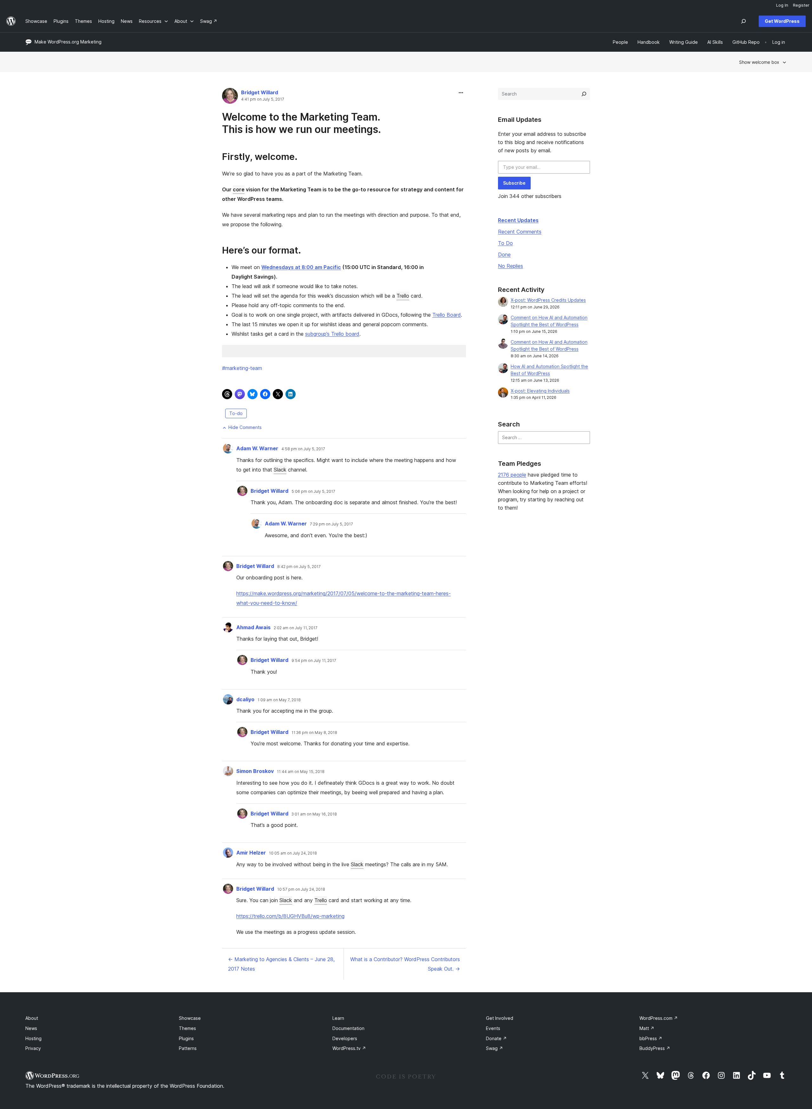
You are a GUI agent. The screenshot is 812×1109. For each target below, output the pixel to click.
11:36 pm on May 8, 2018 (314, 732)
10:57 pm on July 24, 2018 (301, 889)
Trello (402, 296)
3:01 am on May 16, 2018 (314, 814)
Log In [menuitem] (782, 5)
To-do (236, 413)
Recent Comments (519, 231)
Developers (344, 1038)
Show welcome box (759, 62)
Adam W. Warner (257, 448)
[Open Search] (743, 21)
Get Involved (499, 1018)
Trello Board (446, 315)
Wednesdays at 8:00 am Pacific (301, 267)
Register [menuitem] (801, 5)
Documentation (348, 1028)
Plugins (186, 1038)
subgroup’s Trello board (332, 334)
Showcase (190, 1018)
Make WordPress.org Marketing (68, 41)
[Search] (584, 94)
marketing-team (242, 368)
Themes (187, 1028)
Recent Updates (518, 220)
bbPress (650, 1038)
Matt (646, 1028)
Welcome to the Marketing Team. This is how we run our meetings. (301, 123)
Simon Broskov (255, 771)
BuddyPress (654, 1048)
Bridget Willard (259, 92)
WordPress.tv (349, 1048)
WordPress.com (658, 1018)
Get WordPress (782, 21)
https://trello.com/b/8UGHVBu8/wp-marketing (290, 916)
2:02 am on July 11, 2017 (296, 628)
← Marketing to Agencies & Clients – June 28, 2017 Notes (281, 964)
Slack (280, 469)
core (239, 189)
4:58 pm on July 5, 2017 (303, 449)
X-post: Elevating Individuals (540, 390)
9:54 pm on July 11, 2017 (313, 660)
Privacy (33, 1048)
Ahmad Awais (253, 627)
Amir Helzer (251, 852)
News (31, 1028)
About (31, 1018)
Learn (338, 1018)
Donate (496, 1038)
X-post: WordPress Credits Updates (548, 300)
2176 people (512, 475)
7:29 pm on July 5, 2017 (331, 524)
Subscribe (514, 183)
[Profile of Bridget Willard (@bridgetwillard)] (230, 97)
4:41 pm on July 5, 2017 (262, 99)
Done (504, 254)
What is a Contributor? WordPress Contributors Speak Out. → (405, 964)
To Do (505, 243)
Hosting (33, 1038)
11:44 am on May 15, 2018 (300, 771)
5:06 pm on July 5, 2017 (313, 491)
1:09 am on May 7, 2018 (279, 700)
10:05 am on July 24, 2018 (293, 853)
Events (493, 1028)
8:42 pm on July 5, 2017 (299, 566)
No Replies (510, 266)
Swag (494, 1048)
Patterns (188, 1048)
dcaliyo (245, 699)
